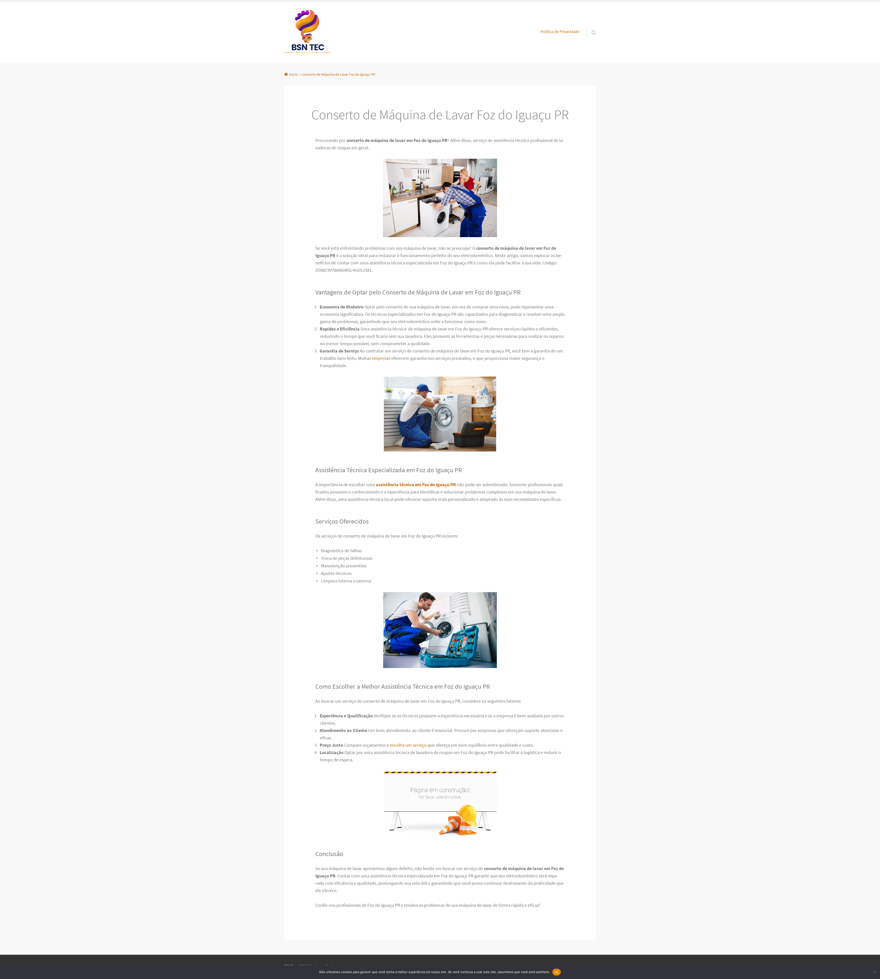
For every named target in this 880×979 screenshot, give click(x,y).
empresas (381, 358)
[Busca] (589, 26)
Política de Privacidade (560, 31)
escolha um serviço (408, 745)
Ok (557, 972)
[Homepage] (307, 33)
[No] (874, 972)
